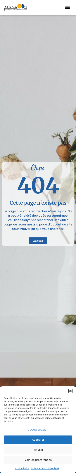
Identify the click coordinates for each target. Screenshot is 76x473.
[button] (70, 391)
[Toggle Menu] (67, 7)
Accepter (38, 439)
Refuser (38, 449)
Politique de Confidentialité (45, 468)
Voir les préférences (38, 460)
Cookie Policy (22, 468)
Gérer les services (37, 429)
